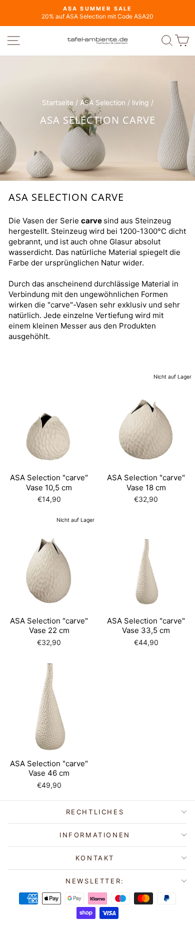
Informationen (95, 835)
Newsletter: (95, 881)
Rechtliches (95, 812)
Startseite (58, 102)
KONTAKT (95, 858)
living (140, 102)
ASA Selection (103, 102)
